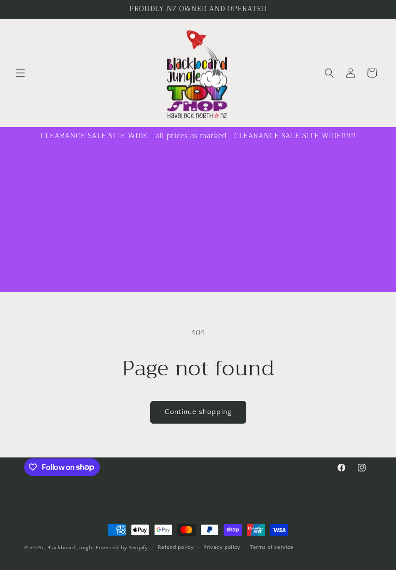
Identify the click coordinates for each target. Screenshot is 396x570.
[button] (20, 73)
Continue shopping (198, 412)
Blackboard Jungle (70, 548)
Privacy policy (221, 547)
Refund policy (176, 547)
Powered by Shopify (122, 548)
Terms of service (272, 547)
